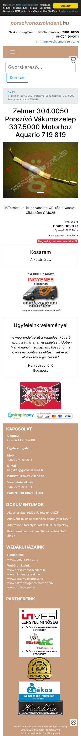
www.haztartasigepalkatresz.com (30, 583)
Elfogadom (65, 5)
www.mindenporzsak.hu (23, 574)
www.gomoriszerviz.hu (22, 559)
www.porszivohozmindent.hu (27, 570)
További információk (68, 11)
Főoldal (10, 92)
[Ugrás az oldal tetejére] (73, 722)
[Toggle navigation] (12, 52)
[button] (8, 170)
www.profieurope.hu (21, 587)
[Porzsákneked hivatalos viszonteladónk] (39, 669)
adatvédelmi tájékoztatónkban (24, 4)
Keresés (17, 77)
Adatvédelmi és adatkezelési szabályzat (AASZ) (39, 518)
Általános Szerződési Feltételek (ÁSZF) (33, 512)
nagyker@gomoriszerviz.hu (60, 41)
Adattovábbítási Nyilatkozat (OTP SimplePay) (38, 525)
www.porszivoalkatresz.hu (25, 578)
